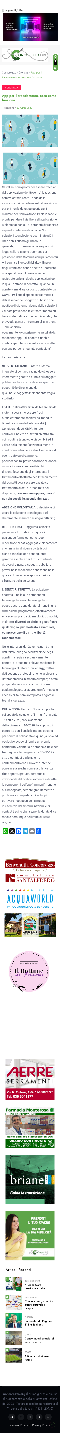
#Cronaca (11, 87)
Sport (28, 1335)
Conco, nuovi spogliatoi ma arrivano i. (39, 1340)
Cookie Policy (19, 1425)
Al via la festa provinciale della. (35, 1286)
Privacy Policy (41, 1425)
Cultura (29, 1317)
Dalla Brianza (32, 1281)
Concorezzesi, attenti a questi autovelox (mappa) (39, 1304)
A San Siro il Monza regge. (37, 1358)
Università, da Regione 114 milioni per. (38, 1323)
